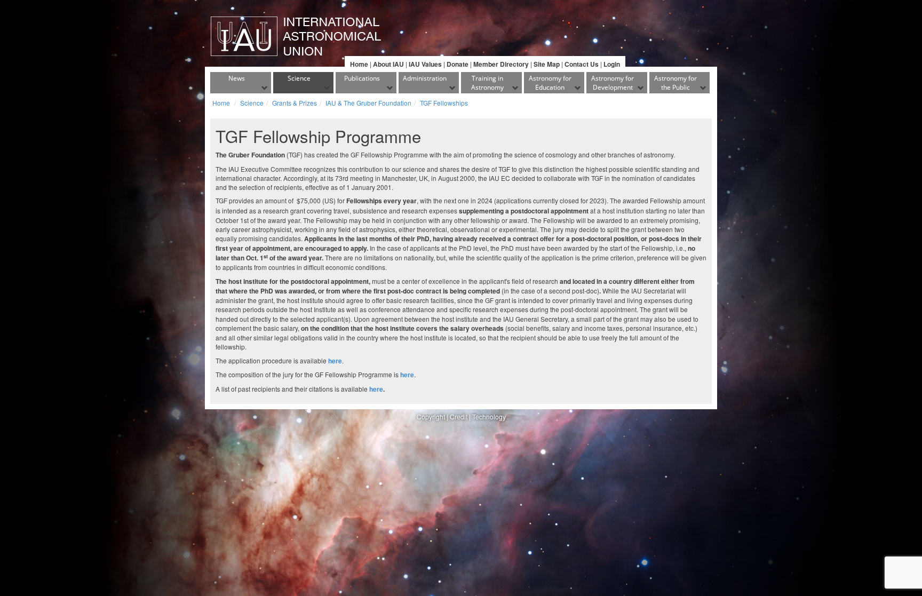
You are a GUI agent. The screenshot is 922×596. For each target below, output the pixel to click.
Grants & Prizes (294, 102)
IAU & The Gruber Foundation (368, 102)
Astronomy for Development (612, 83)
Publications (362, 78)
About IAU (388, 64)
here (376, 389)
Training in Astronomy (487, 83)
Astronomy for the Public (675, 83)
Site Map (547, 64)
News (236, 78)
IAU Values (425, 64)
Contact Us (582, 64)
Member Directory (501, 64)
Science (299, 78)
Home (359, 64)
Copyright (431, 416)
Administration (425, 78)
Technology (489, 416)
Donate (457, 64)
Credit (458, 416)
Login (611, 64)
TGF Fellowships (444, 102)
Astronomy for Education (550, 83)
